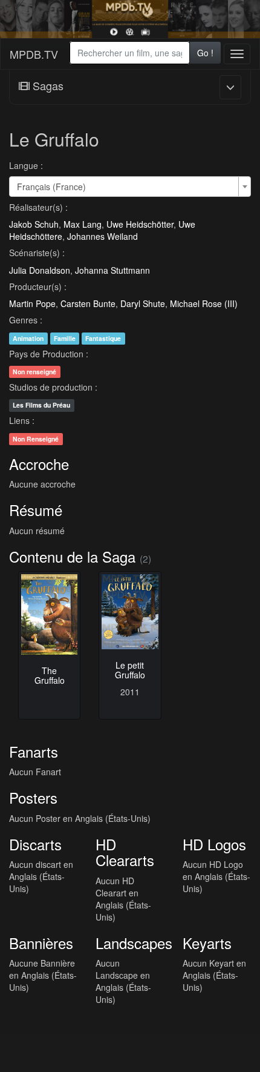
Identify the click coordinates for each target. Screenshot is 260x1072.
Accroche (39, 463)
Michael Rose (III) (204, 303)
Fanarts (33, 751)
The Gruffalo (49, 675)
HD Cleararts (125, 851)
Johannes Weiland (102, 236)
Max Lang (82, 224)
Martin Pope (32, 303)
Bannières (41, 942)
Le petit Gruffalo (130, 669)
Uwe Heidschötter (140, 224)
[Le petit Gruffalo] (130, 611)
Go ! (205, 53)
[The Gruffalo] (49, 614)
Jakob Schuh (34, 224)
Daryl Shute (142, 303)
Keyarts (207, 942)
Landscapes (134, 942)
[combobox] (129, 52)
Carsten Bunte (87, 303)
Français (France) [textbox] (51, 186)
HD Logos (214, 844)
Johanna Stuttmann (112, 270)
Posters (33, 797)
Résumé (35, 509)
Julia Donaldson (39, 270)
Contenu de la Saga (72, 556)
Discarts (35, 844)
